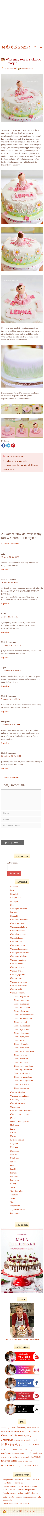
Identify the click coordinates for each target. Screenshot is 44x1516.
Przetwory (14, 1180)
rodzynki (5, 1460)
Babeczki (14, 886)
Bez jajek (14, 901)
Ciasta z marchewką (18, 985)
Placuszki (14, 1176)
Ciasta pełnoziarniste (19, 948)
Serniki (13, 1187)
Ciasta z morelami (22, 1062)
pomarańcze (14, 1457)
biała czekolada (33, 1427)
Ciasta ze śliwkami (22, 1073)
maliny (23, 1449)
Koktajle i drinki (17, 1139)
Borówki (5, 1431)
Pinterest (13, 445)
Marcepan (14, 1150)
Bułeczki (14, 915)
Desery (13, 1117)
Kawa (12, 1128)
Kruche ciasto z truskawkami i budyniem (20, 1493)
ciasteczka (34, 1431)
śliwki (35, 1465)
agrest (9, 1428)
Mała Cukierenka (27, 1511)
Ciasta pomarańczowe (19, 952)
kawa (26, 1445)
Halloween (14, 1125)
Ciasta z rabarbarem (19, 1092)
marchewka (6, 1453)
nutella (35, 1453)
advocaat (3, 1428)
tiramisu (25, 1461)
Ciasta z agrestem (21, 996)
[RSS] (4, 1512)
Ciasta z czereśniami (23, 1018)
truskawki (8, 1465)
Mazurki (14, 1154)
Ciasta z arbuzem (21, 1003)
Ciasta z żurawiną (21, 1087)
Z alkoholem (15, 1213)
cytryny (27, 1435)
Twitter (8, 445)
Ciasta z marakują (21, 1058)
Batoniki (14, 894)
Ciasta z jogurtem (17, 974)
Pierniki (13, 1172)
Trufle (12, 1198)
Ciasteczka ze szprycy (19, 1114)
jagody (14, 1444)
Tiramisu (14, 1194)
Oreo (12, 1165)
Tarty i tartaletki (17, 1191)
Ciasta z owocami (17, 992)
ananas (14, 1427)
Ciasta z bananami (22, 1007)
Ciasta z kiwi (19, 1040)
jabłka (5, 1444)
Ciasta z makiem (17, 989)
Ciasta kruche (16, 941)
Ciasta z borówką (21, 1011)
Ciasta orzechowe (17, 945)
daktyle (23, 1440)
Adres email (12, 862)
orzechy (4, 1457)
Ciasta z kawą (16, 978)
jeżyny (21, 1445)
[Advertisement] (22, 24)
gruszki (35, 1439)
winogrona (19, 1466)
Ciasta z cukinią (17, 967)
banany (21, 1427)
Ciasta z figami (20, 1022)
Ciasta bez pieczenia (19, 919)
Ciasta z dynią (16, 970)
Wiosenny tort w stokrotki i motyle (23, 61)
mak (14, 1449)
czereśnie (17, 1440)
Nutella (13, 1161)
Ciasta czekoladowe (18, 926)
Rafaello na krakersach (16, 460)
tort (30, 1461)
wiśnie (27, 1465)
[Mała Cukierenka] (16, 47)
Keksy (13, 1132)
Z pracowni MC (17, 456)
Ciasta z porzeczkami (23, 1069)
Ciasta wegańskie (17, 1099)
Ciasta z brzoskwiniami (24, 1014)
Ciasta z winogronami (23, 1080)
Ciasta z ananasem (22, 1000)
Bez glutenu (15, 897)
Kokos (13, 1136)
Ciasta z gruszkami (22, 1025)
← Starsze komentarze (10, 543)
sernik (14, 1460)
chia (26, 1432)
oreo (40, 1453)
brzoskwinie (17, 1431)
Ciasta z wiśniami (21, 1084)
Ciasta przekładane (18, 956)
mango (30, 1450)
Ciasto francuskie (17, 1103)
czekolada (7, 1440)
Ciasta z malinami (21, 1047)
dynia (28, 1440)
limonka (9, 1450)
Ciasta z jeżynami (21, 1036)
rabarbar (36, 1457)
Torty (8, 456)
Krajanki (14, 1143)
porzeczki (25, 1457)
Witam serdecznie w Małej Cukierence (22, 1339)
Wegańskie (15, 1205)
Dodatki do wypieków (19, 1121)
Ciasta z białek (16, 963)
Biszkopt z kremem (18, 908)
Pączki (13, 1169)
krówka (3, 1450)
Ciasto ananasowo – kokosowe (16, 1503)
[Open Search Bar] (35, 47)
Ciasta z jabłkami (21, 1029)
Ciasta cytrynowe (17, 923)
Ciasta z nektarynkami (23, 1066)
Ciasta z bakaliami (18, 959)
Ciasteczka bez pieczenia (21, 1110)
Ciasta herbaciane (18, 934)
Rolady (13, 1183)
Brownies (14, 912)
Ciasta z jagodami (21, 1033)
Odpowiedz (5, 569)
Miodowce (14, 1158)
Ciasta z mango (20, 1055)
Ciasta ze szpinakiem (19, 1095)
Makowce (14, 1147)
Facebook (3, 445)
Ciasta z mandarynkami (24, 1051)
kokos (36, 1444)
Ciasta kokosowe (17, 937)
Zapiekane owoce (17, 1209)
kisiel (30, 1445)
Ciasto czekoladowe (12, 1435)
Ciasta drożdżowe (17, 930)
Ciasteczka (15, 1106)
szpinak (20, 1461)
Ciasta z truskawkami (23, 1077)
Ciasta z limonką (21, 1044)
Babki (12, 890)
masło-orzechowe (18, 1453)
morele (29, 1453)
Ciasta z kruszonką (18, 981)
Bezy (12, 904)
